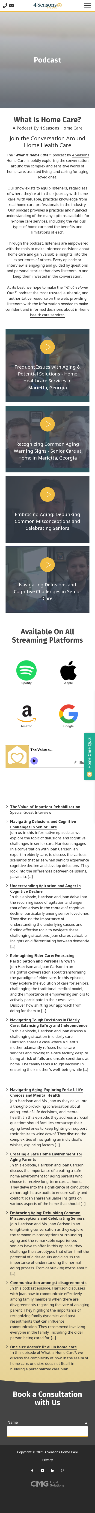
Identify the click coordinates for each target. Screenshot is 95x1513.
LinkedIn (52, 1470)
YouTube (42, 1470)
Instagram (62, 1470)
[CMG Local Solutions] (47, 1484)
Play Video (47, 347)
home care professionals (38, 204)
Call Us (5, 5)
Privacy (47, 1460)
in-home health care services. (60, 312)
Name (12, 1422)
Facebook (32, 1470)
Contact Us (11, 5)
